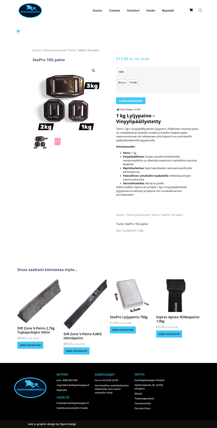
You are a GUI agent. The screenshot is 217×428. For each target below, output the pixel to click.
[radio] (122, 82)
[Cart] (18, 31)
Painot (72, 50)
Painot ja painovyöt (54, 50)
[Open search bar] (200, 10)
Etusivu (97, 10)
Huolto (150, 10)
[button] (94, 71)
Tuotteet (114, 10)
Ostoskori (133, 10)
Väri (121, 72)
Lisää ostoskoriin (130, 101)
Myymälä (168, 10)
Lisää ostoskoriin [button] (30, 345)
